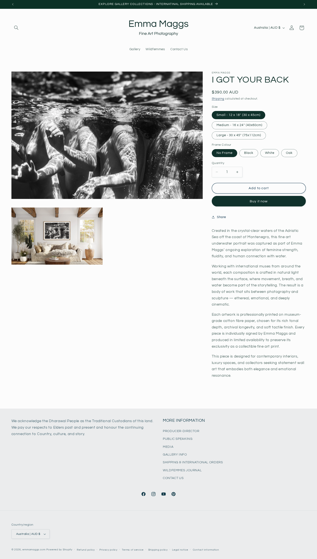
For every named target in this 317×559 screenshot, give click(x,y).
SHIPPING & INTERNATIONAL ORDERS (193, 462)
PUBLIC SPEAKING (177, 438)
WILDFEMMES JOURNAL (182, 470)
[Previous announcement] (12, 4)
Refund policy (86, 550)
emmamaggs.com (34, 549)
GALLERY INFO (175, 454)
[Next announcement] (304, 4)
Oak (289, 153)
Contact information (206, 550)
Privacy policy (108, 550)
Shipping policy (158, 550)
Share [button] (221, 217)
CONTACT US (173, 478)
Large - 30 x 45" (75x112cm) (239, 135)
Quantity (218, 163)
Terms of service (133, 550)
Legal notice (180, 550)
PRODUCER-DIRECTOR (181, 431)
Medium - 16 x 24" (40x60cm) (239, 125)
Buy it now (259, 201)
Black (248, 153)
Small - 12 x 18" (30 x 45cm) (239, 115)
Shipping (218, 98)
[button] (16, 28)
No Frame (224, 153)
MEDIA (168, 446)
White (269, 153)
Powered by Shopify (59, 549)
